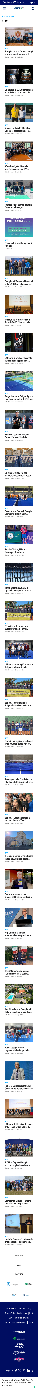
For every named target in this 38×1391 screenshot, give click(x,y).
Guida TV (8, 2)
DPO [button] (31, 1313)
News (19, 1265)
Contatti (31, 1322)
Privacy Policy (10, 1313)
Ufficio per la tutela (22, 1317)
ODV (10, 1317)
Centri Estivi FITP (10, 1308)
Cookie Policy (22, 1313)
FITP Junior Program (26, 1308)
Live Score (20, 2)
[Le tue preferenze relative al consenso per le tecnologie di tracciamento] (34, 1387)
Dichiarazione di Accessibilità (15, 1322)
